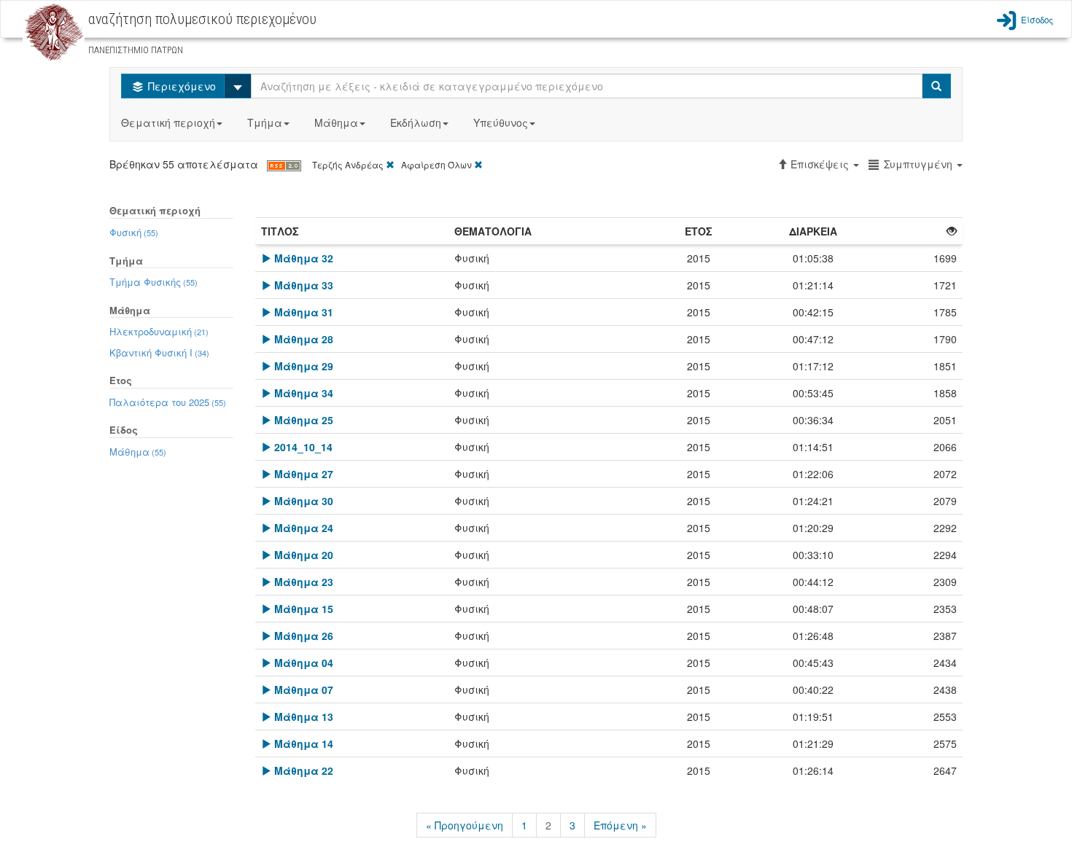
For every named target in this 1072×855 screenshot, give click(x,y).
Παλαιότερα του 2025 (167, 402)
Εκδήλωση (415, 122)
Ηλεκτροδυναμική (159, 331)
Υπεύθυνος (500, 122)
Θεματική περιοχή (168, 122)
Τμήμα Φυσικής (153, 282)
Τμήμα (264, 122)
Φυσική (133, 232)
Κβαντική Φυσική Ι (159, 352)
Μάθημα (336, 122)
